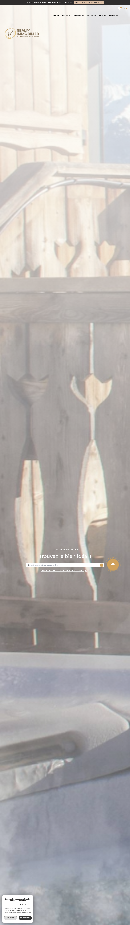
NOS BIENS (66, 15)
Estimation (91, 15)
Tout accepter (25, 918)
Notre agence (78, 15)
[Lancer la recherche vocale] (113, 564)
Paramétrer (10, 918)
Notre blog (113, 15)
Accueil (56, 15)
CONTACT (102, 15)
